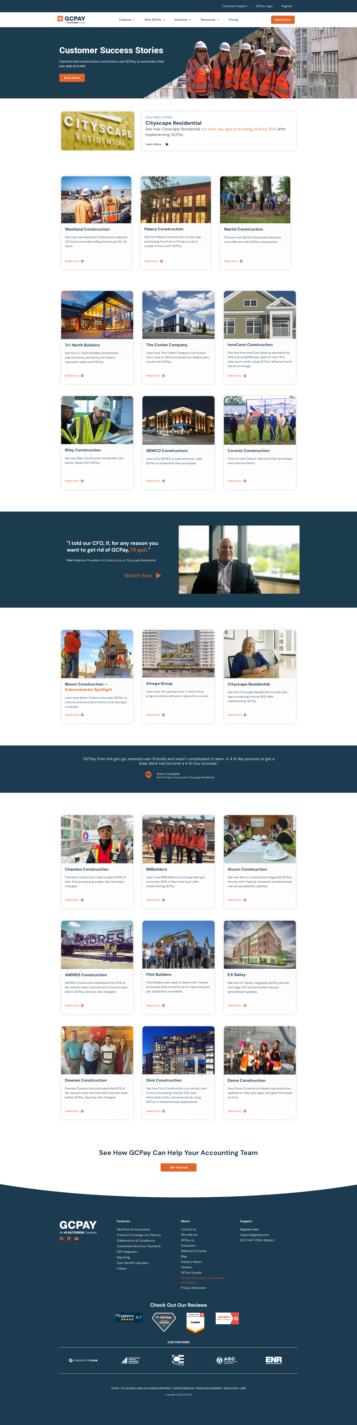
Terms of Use (231, 1387)
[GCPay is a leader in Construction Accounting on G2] (195, 1332)
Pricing (233, 20)
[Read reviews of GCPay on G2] (227, 1318)
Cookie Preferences (183, 1387)
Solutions (181, 20)
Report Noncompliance (209, 1387)
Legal (243, 1387)
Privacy (115, 1387)
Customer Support (234, 6)
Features (125, 20)
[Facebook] (61, 1239)
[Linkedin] (69, 1239)
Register (287, 6)
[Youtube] (76, 1239)
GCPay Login (264, 6)
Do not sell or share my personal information (202, 1280)
